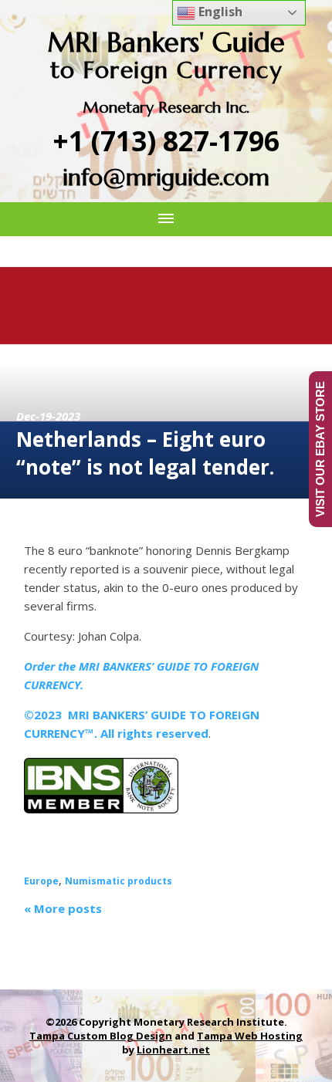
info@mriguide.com (166, 177)
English (218, 11)
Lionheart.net (173, 1050)
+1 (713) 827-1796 (166, 141)
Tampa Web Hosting (250, 1036)
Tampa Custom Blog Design (100, 1036)
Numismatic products (118, 881)
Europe (41, 881)
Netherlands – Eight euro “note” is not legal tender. (145, 453)
